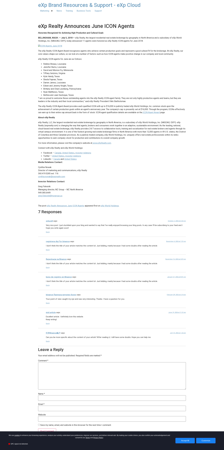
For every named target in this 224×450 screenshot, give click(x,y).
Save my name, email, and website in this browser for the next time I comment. (75, 425)
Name (41, 394)
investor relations (83, 153)
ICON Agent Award (151, 112)
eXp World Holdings (110, 206)
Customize (206, 441)
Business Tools (84, 11)
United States (68, 153)
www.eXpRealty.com (101, 143)
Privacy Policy (98, 438)
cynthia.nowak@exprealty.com (51, 176)
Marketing (44, 11)
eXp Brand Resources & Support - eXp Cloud (89, 5)
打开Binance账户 (53, 333)
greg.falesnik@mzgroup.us (50, 196)
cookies (17, 435)
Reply (48, 232)
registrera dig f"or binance (58, 241)
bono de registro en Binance (59, 277)
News (59, 11)
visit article (51, 312)
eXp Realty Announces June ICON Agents (65, 206)
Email (41, 404)
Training (69, 11)
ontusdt (49, 221)
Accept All (185, 441)
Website (42, 415)
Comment (43, 361)
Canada (58, 153)
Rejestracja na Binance (56, 259)
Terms (88, 438)
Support (98, 11)
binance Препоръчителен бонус (61, 295)
